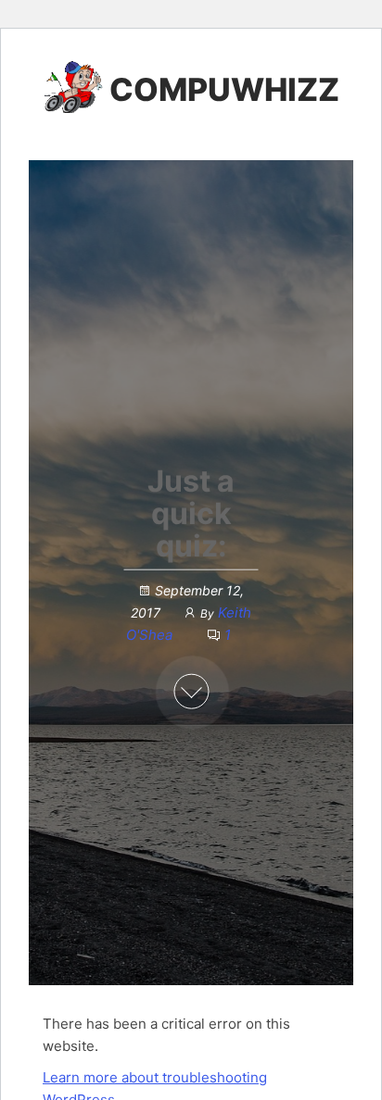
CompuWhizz (224, 89)
